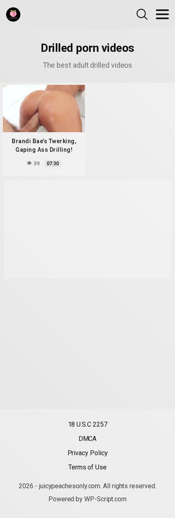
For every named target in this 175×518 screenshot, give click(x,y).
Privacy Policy (88, 453)
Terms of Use (87, 467)
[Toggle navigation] (162, 14)
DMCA (88, 439)
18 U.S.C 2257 (87, 424)
